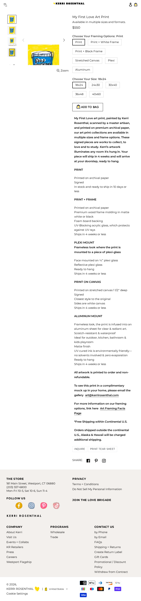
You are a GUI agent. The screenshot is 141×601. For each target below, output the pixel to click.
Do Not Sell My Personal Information (97, 489)
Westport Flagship (19, 562)
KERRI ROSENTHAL (68, 4)
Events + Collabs (17, 542)
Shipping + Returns (107, 547)
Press (10, 552)
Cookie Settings (17, 593)
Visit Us (11, 537)
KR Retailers (14, 547)
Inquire (79, 449)
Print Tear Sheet (102, 449)
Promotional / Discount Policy (110, 564)
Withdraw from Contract (111, 572)
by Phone (100, 532)
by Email (100, 537)
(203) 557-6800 (16, 487)
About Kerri (14, 532)
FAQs (98, 542)
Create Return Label (108, 552)
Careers (11, 557)
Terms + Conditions (85, 484)
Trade (54, 537)
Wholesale (57, 532)
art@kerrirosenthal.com (102, 395)
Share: (77, 460)
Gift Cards (101, 557)
